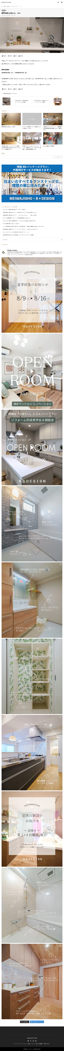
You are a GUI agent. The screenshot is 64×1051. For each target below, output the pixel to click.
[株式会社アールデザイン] (6, 2)
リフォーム (16, 1043)
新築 (29, 1043)
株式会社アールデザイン (12, 93)
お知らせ (3, 10)
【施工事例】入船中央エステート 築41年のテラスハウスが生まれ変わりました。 (20, 212)
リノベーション (23, 1043)
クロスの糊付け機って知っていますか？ (11, 223)
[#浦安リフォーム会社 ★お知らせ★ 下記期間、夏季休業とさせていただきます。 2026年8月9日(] (32, 295)
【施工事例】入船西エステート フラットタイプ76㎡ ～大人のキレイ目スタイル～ (20, 229)
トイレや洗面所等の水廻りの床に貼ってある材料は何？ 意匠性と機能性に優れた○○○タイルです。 (24, 226)
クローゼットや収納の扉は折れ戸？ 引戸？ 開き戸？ (15, 209)
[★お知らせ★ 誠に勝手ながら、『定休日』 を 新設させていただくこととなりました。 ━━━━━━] (32, 829)
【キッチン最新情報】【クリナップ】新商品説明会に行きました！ (17, 218)
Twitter (28, 1040)
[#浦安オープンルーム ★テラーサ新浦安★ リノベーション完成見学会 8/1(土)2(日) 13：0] (32, 371)
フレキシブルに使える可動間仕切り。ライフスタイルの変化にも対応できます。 (19, 220)
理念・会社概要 (39, 1043)
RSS (35, 1040)
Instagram (33, 1040)
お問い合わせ (46, 1043)
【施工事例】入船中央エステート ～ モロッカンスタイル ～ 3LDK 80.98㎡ (20, 215)
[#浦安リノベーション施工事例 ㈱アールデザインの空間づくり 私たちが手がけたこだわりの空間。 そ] (32, 524)
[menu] (61, 2)
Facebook (30, 1040)
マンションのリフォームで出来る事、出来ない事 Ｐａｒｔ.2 (16, 232)
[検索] (58, 2)
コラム (32, 1043)
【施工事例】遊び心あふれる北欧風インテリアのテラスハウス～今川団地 (18, 235)
